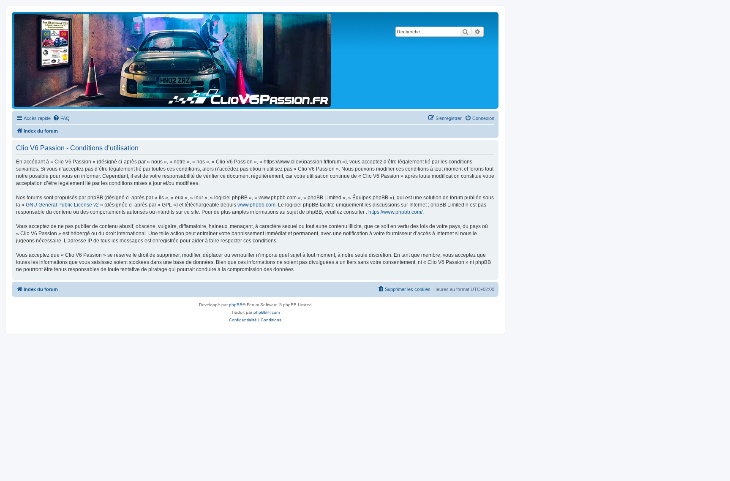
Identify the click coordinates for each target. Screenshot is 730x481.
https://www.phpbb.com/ (395, 212)
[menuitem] (61, 118)
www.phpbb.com (256, 205)
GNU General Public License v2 (62, 205)
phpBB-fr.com (266, 312)
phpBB (235, 304)
